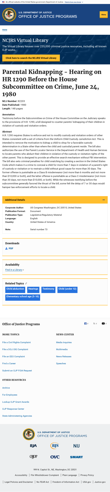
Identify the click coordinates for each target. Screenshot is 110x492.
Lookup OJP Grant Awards (15, 401)
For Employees (9, 394)
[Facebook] (87, 325)
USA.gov (87, 482)
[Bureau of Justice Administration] (33, 448)
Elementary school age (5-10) (22, 296)
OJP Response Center (13, 409)
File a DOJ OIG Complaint (15, 349)
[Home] (48, 15)
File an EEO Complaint (13, 356)
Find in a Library (13, 269)
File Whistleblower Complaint (45, 475)
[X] (96, 325)
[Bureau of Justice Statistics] (55, 450)
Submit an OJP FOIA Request (17, 370)
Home (4, 30)
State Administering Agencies (17, 416)
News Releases (63, 356)
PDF (11, 248)
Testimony (48, 288)
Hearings (33, 288)
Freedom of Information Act (66, 482)
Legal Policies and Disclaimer (19, 482)
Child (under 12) (67, 288)
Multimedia (62, 349)
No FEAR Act (43, 482)
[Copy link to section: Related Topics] (25, 283)
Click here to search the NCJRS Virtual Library (31, 58)
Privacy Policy (87, 475)
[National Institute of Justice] (76, 448)
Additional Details (15, 199)
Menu (103, 15)
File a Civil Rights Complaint (16, 342)
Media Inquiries (64, 342)
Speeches (61, 363)
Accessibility (21, 475)
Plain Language (69, 475)
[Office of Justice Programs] (9, 15)
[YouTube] (105, 325)
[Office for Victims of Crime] (55, 459)
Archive (6, 387)
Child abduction (15, 288)
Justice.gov (100, 482)
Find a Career (9, 363)
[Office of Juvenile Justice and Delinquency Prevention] (33, 459)
